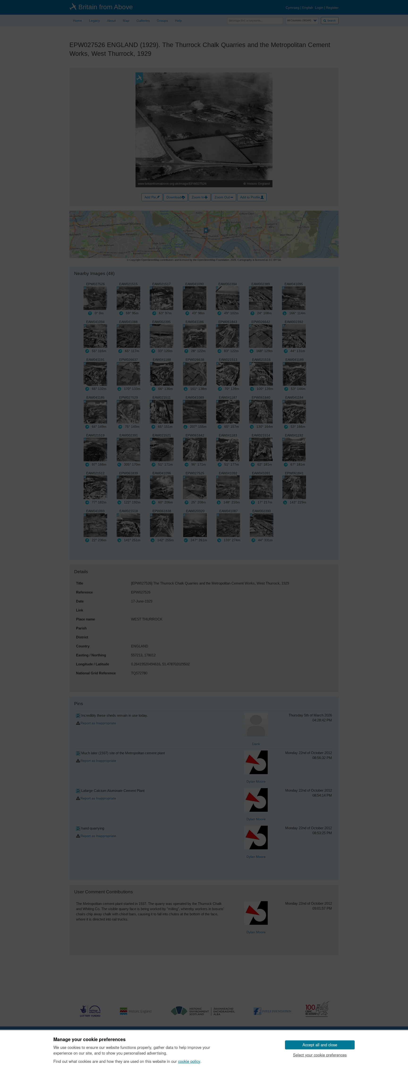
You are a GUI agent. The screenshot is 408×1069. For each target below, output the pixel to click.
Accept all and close (319, 1044)
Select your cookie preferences (320, 1055)
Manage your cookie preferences (89, 1039)
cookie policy (189, 1061)
